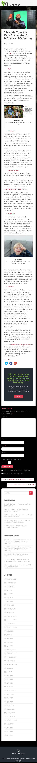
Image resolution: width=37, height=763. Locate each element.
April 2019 (10, 646)
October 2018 (11, 661)
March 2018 (10, 687)
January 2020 (11, 612)
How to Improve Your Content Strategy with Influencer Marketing (18, 541)
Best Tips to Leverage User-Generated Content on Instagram (16, 510)
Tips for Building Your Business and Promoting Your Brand (15, 526)
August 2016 (10, 724)
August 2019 (10, 631)
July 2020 (9, 590)
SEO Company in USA (13, 540)
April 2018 (10, 683)
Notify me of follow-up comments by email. (16, 470)
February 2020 (11, 609)
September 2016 (12, 720)
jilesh (8, 554)
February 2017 (11, 709)
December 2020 (11, 579)
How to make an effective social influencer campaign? (18, 479)
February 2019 (11, 649)
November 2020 (12, 583)
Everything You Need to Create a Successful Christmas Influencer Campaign (17, 521)
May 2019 (10, 642)
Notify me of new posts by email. (13, 474)
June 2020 (10, 594)
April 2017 (10, 702)
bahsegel (9, 565)
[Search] (31, 493)
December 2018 (11, 653)
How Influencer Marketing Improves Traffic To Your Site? (16, 555)
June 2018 (10, 675)
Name (3, 439)
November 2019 (12, 620)
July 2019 (9, 635)
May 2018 (10, 679)
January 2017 (11, 713)
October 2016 (11, 716)
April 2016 (10, 735)
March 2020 (10, 605)
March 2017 (10, 705)
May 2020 (10, 597)
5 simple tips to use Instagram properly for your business (17, 505)
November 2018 (12, 657)
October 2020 (11, 586)
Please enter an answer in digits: (11, 459)
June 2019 (10, 638)
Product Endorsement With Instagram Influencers (17, 560)
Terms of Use (18, 762)
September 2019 (12, 627)
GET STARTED (18, 396)
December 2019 (11, 616)
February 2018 (11, 690)
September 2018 (12, 664)
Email (3, 446)
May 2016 (10, 731)
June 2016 (10, 728)
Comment (4, 417)
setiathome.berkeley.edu (14, 559)
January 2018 (11, 694)
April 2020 (10, 601)
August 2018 (10, 668)
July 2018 (9, 672)
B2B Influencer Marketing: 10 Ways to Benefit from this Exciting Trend (18, 515)
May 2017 (10, 698)
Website (3, 452)
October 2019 (11, 623)
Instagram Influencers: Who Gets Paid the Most (20, 485)
